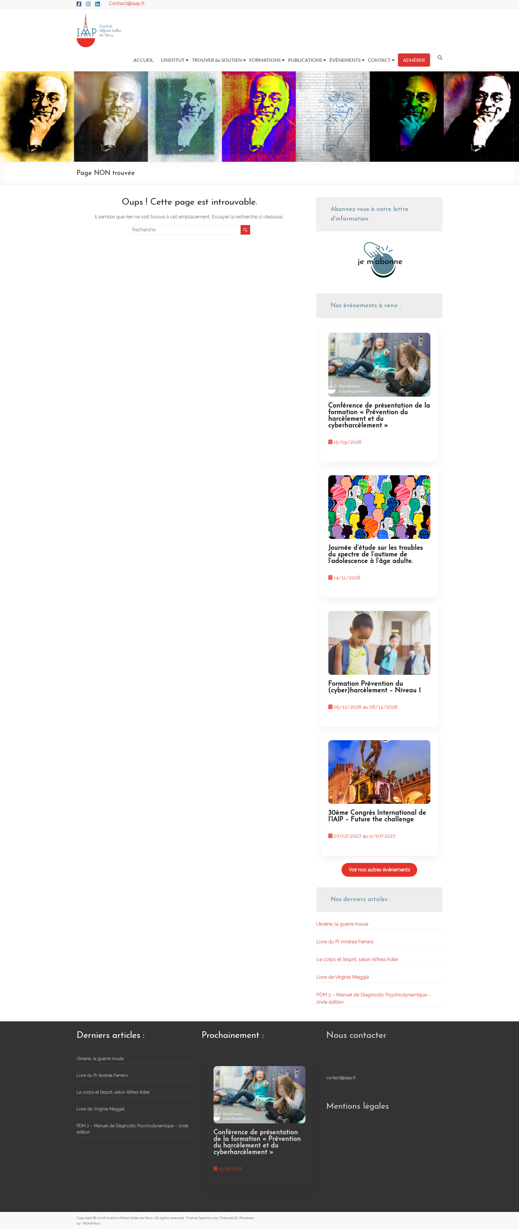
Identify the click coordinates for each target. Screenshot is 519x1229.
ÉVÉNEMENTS (344, 60)
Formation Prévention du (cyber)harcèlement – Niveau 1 (374, 687)
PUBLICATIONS (305, 60)
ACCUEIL (143, 60)
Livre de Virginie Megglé (342, 977)
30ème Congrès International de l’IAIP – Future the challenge (377, 816)
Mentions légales (357, 1106)
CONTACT (379, 60)
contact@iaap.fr (341, 1077)
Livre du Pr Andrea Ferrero (345, 942)
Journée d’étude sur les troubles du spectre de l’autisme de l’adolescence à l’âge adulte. (375, 555)
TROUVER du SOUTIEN (217, 60)
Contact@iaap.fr (127, 3)
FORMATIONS (265, 60)
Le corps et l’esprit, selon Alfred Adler (357, 959)
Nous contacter (356, 1035)
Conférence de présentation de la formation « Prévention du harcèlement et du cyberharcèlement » (379, 415)
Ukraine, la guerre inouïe (342, 924)
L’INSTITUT (172, 60)
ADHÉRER (414, 60)
